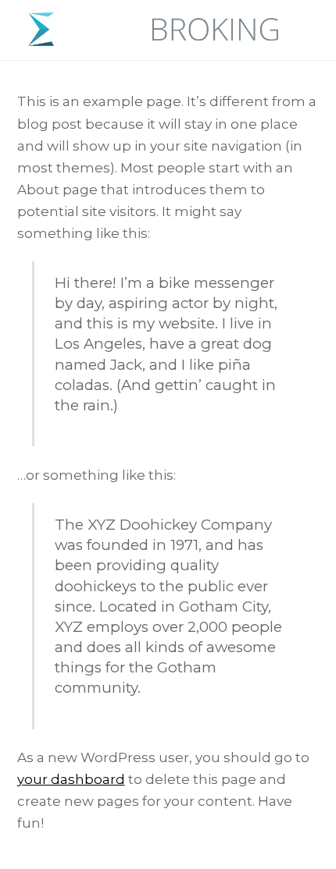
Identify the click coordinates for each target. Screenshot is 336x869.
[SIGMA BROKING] (156, 40)
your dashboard (71, 779)
